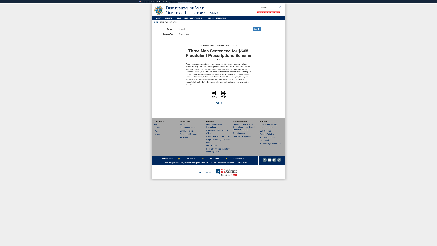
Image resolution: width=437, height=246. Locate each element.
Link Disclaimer (266, 128)
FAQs (156, 131)
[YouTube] (270, 160)
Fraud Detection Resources (218, 136)
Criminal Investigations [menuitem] (193, 18)
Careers (157, 128)
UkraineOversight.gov (242, 136)
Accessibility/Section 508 (270, 143)
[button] (186, 2)
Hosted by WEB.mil (204, 172)
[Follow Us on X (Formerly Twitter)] (265, 160)
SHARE (214, 97)
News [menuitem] (179, 18)
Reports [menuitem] (168, 18)
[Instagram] (279, 160)
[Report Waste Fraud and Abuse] (268, 12)
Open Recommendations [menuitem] (216, 18)
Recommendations (188, 128)
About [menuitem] (158, 18)
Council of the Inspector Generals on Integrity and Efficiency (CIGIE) (243, 127)
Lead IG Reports (187, 131)
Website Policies (267, 134)
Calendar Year (168, 34)
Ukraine (157, 134)
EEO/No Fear (265, 131)
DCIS (220, 103)
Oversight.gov (239, 133)
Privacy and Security (268, 124)
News (156, 124)
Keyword (170, 29)
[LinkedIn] (274, 160)
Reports (183, 124)
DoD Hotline (211, 146)
